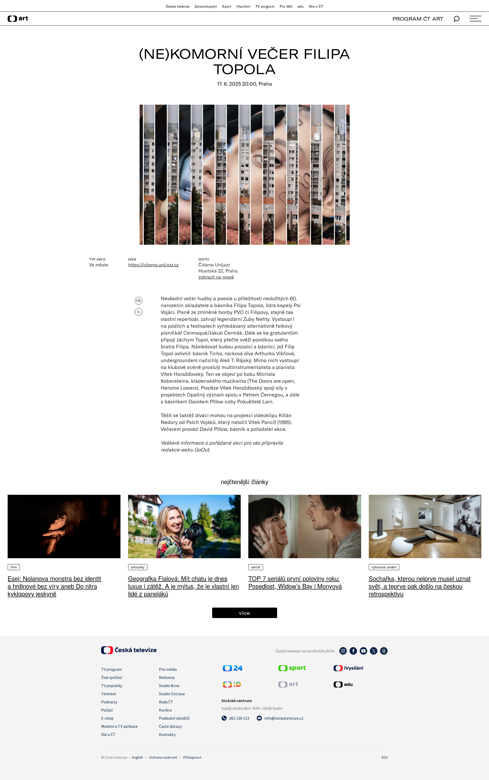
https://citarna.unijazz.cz (153, 264)
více (244, 613)
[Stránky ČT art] (288, 686)
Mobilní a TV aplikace (119, 726)
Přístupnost (192, 757)
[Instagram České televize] (343, 653)
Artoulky (138, 567)
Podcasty (109, 701)
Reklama (166, 677)
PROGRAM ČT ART (417, 19)
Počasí (107, 710)
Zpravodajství (206, 6)
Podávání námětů (174, 718)
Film (13, 567)
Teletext (108, 693)
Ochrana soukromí (163, 757)
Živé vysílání (111, 677)
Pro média (168, 669)
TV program (264, 6)
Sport (226, 6)
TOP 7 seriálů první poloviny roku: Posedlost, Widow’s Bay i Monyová (295, 582)
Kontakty (167, 734)
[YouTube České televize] (363, 653)
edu (301, 6)
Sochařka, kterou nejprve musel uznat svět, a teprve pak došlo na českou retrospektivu (420, 586)
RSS (385, 757)
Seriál (255, 567)
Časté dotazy (170, 726)
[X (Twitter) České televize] (374, 653)
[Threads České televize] (384, 653)
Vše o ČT (316, 6)
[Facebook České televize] (353, 653)
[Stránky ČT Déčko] (232, 686)
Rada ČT (166, 701)
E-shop (107, 718)
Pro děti (286, 6)
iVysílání (243, 6)
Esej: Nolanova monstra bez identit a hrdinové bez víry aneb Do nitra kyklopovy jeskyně (54, 586)
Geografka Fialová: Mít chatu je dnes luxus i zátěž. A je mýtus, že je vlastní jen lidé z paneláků (183, 586)
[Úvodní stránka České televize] (129, 652)
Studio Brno (169, 685)
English (137, 757)
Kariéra (165, 710)
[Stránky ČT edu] (360, 684)
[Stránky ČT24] (232, 669)
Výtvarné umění (384, 567)
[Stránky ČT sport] (292, 669)
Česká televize (177, 6)
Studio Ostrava (172, 693)
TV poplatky (111, 685)
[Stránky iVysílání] (360, 668)
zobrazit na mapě (216, 277)
